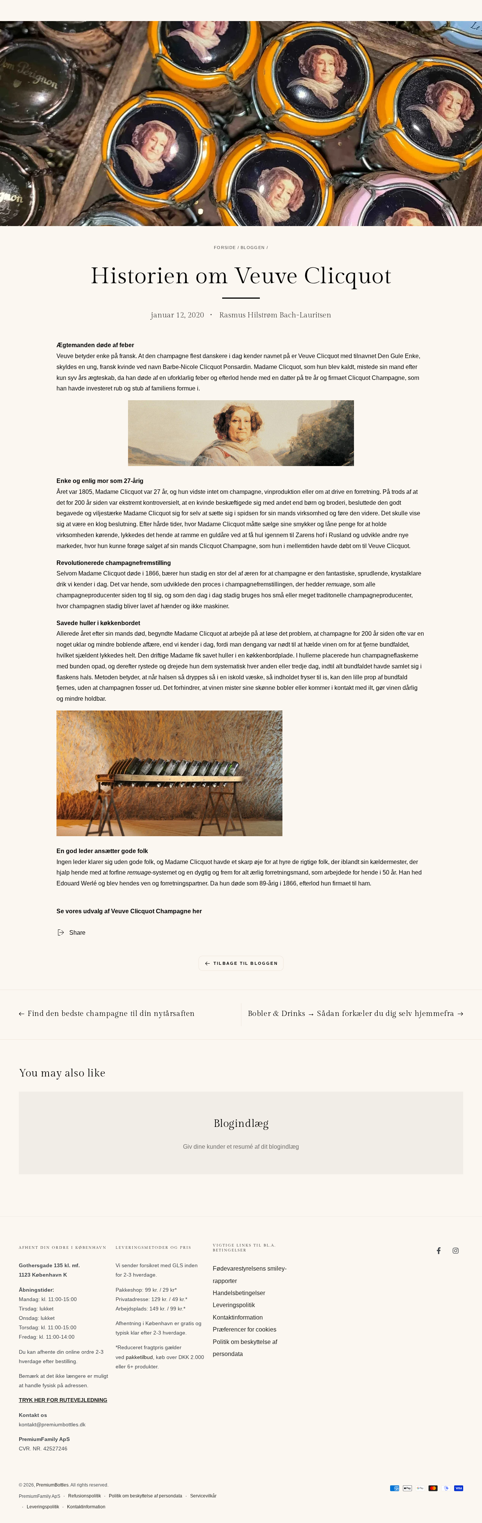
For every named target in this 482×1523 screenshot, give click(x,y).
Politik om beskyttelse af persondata (145, 1496)
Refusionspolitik (84, 1496)
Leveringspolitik (234, 1305)
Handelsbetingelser (239, 1293)
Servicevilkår (203, 1496)
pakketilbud (139, 1357)
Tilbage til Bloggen (246, 963)
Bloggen (253, 247)
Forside (225, 247)
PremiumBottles (52, 1485)
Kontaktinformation (238, 1317)
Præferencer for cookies (244, 1329)
